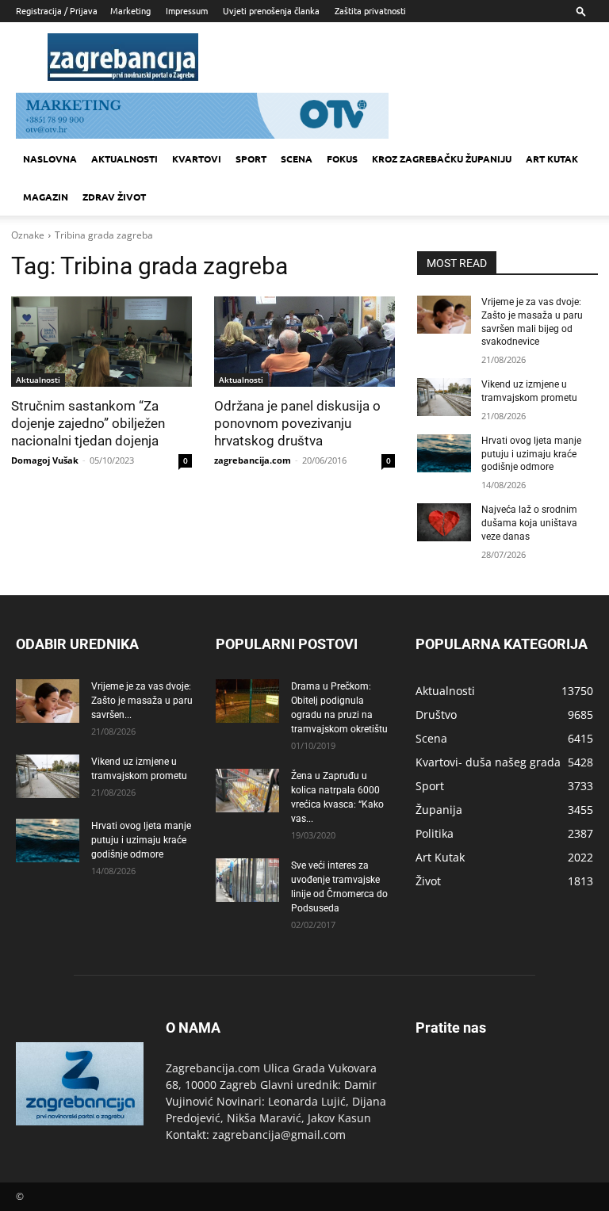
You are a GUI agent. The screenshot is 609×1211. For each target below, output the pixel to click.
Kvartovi (196, 158)
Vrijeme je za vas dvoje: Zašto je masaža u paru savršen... (142, 700)
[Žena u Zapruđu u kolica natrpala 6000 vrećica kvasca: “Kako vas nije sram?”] (247, 790)
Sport (251, 158)
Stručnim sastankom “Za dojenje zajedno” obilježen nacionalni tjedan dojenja (88, 423)
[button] (581, 11)
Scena (296, 158)
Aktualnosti (124, 158)
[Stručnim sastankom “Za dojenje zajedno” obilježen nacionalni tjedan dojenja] (101, 341)
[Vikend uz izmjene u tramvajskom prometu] (444, 397)
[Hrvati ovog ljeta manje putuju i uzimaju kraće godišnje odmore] (444, 453)
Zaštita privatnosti (370, 10)
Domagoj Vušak (45, 460)
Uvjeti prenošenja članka (271, 10)
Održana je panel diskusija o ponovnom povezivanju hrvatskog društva (297, 423)
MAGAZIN (45, 196)
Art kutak (552, 158)
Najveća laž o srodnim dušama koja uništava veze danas (529, 523)
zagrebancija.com (252, 460)
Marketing (130, 10)
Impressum (187, 10)
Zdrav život (114, 196)
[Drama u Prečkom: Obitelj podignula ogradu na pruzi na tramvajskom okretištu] (247, 701)
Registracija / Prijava (57, 10)
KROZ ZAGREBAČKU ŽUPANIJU (441, 158)
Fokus (342, 158)
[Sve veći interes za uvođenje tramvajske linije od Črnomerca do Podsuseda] (247, 880)
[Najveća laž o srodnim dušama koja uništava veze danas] (444, 522)
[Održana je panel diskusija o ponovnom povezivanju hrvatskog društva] (304, 341)
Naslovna (50, 158)
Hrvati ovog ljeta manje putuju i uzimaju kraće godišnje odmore (531, 454)
